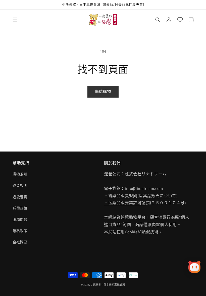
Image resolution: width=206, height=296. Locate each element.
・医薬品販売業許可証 (125, 202)
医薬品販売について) (158, 195)
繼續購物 (103, 91)
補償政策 (20, 208)
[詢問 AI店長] (194, 266)
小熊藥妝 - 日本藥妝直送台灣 (108, 284)
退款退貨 (20, 197)
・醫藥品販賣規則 (120, 195)
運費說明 (20, 185)
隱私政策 (20, 231)
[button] (15, 19)
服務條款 (20, 219)
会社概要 (20, 242)
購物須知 (20, 174)
